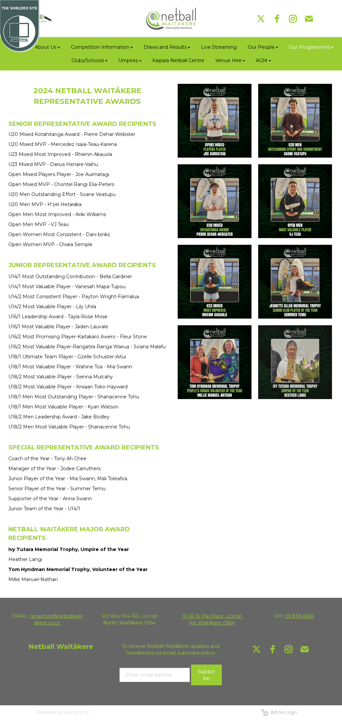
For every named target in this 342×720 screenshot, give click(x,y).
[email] (309, 19)
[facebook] (277, 19)
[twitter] (261, 19)
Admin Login (283, 712)
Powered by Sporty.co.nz (63, 712)
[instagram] (293, 19)
